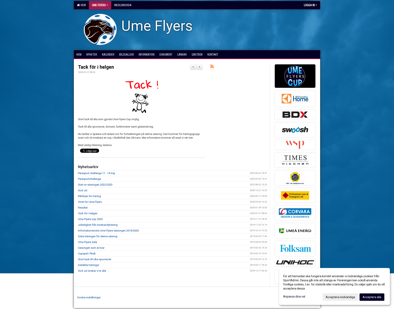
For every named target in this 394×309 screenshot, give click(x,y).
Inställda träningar (88, 265)
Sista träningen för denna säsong (97, 236)
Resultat (83, 207)
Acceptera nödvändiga (340, 297)
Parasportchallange (89, 178)
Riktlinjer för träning (89, 196)
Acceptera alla (372, 297)
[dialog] (334, 286)
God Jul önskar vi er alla (92, 270)
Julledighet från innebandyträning (98, 224)
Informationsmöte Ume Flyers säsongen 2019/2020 (108, 230)
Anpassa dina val (294, 296)
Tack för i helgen (96, 67)
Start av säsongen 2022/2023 (95, 184)
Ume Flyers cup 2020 (90, 219)
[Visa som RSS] (212, 67)
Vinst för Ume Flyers (90, 201)
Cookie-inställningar (89, 297)
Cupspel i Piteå (86, 253)
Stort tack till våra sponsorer (94, 259)
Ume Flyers (99, 5)
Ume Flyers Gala (87, 242)
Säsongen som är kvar (91, 247)
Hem (82, 5)
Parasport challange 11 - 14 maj (96, 173)
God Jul (82, 190)
